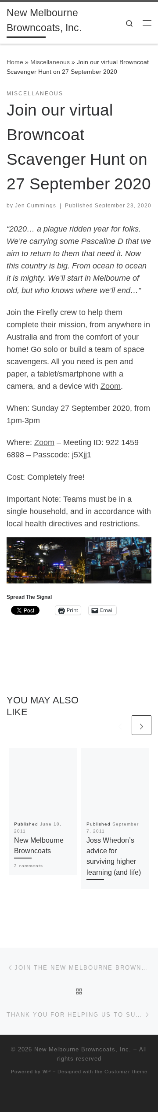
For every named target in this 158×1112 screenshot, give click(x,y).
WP (47, 1071)
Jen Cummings (35, 206)
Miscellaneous (50, 61)
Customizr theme (125, 1071)
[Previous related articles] (120, 725)
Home (15, 61)
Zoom (111, 386)
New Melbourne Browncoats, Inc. (82, 1049)
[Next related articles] (141, 725)
